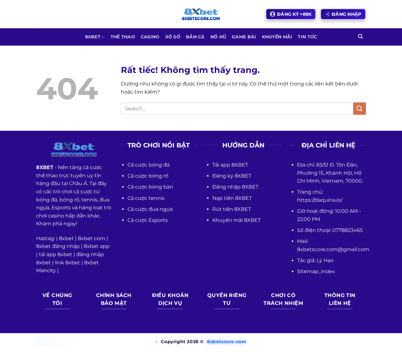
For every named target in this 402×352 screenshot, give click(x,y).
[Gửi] (359, 108)
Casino (150, 37)
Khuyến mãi (277, 37)
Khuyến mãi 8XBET (236, 220)
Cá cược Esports (148, 220)
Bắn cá (195, 37)
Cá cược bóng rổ (148, 176)
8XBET (92, 37)
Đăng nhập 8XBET (235, 187)
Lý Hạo (325, 260)
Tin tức (307, 37)
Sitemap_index (316, 271)
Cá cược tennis (146, 198)
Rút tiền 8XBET (231, 209)
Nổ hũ (218, 37)
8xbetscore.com (226, 341)
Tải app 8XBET (230, 165)
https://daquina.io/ (319, 200)
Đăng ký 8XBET (231, 176)
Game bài (244, 37)
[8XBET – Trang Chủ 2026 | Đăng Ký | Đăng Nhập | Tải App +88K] (201, 14)
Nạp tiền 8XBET (232, 198)
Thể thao (123, 37)
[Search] (360, 37)
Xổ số (172, 37)
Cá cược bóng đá (149, 165)
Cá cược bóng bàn (150, 187)
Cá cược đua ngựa (150, 209)
